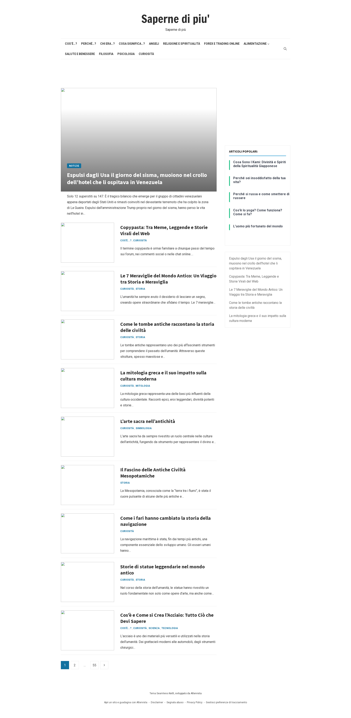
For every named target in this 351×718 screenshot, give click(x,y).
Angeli (154, 43)
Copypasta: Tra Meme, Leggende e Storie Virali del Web (164, 230)
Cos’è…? (71, 43)
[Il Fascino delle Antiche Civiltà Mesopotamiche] (87, 485)
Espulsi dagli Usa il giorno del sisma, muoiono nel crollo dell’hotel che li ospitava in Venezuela (137, 178)
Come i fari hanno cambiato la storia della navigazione (165, 521)
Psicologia (126, 54)
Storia (140, 288)
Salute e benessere (80, 54)
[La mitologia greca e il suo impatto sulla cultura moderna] (87, 388)
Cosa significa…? (132, 43)
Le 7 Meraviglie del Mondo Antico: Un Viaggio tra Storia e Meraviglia (168, 278)
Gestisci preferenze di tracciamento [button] (226, 702)
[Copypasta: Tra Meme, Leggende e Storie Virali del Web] (87, 243)
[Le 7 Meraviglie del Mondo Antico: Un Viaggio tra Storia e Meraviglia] (87, 291)
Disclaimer (157, 702)
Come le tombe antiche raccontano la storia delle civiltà (167, 327)
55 (94, 665)
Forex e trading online (222, 43)
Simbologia (144, 428)
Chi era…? (107, 43)
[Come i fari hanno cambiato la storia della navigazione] (87, 533)
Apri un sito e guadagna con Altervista (125, 702)
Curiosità (146, 54)
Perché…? (88, 43)
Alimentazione (255, 43)
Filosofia (106, 54)
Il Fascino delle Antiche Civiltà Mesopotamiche (152, 472)
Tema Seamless (159, 693)
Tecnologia (169, 628)
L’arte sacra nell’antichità (147, 421)
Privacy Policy (194, 702)
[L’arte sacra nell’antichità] (87, 437)
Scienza (154, 628)
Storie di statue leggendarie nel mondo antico (162, 569)
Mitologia (143, 385)
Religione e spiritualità (181, 43)
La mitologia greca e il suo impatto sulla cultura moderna (163, 375)
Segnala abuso (175, 702)
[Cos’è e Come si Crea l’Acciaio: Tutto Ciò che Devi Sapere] (87, 630)
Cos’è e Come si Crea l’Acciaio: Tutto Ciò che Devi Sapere (167, 618)
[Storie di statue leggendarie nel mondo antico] (87, 582)
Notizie (74, 165)
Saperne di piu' (175, 19)
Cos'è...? (125, 240)
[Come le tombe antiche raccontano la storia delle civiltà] (87, 339)
